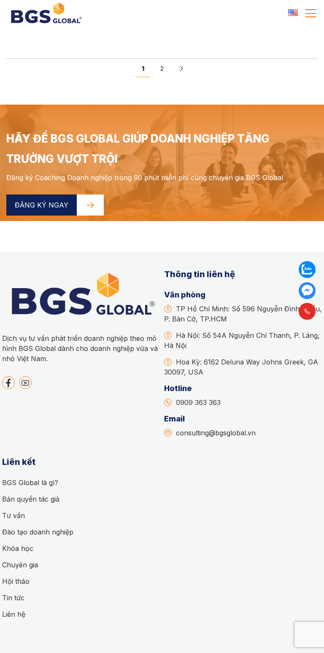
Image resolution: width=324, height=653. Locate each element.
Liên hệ (13, 614)
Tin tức (13, 598)
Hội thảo (16, 581)
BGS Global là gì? (30, 482)
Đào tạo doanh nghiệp (37, 532)
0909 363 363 (198, 402)
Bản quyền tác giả (30, 499)
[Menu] (311, 13)
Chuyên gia (20, 565)
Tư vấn (13, 515)
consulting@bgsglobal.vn (216, 433)
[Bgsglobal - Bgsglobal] (45, 13)
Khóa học (17, 548)
